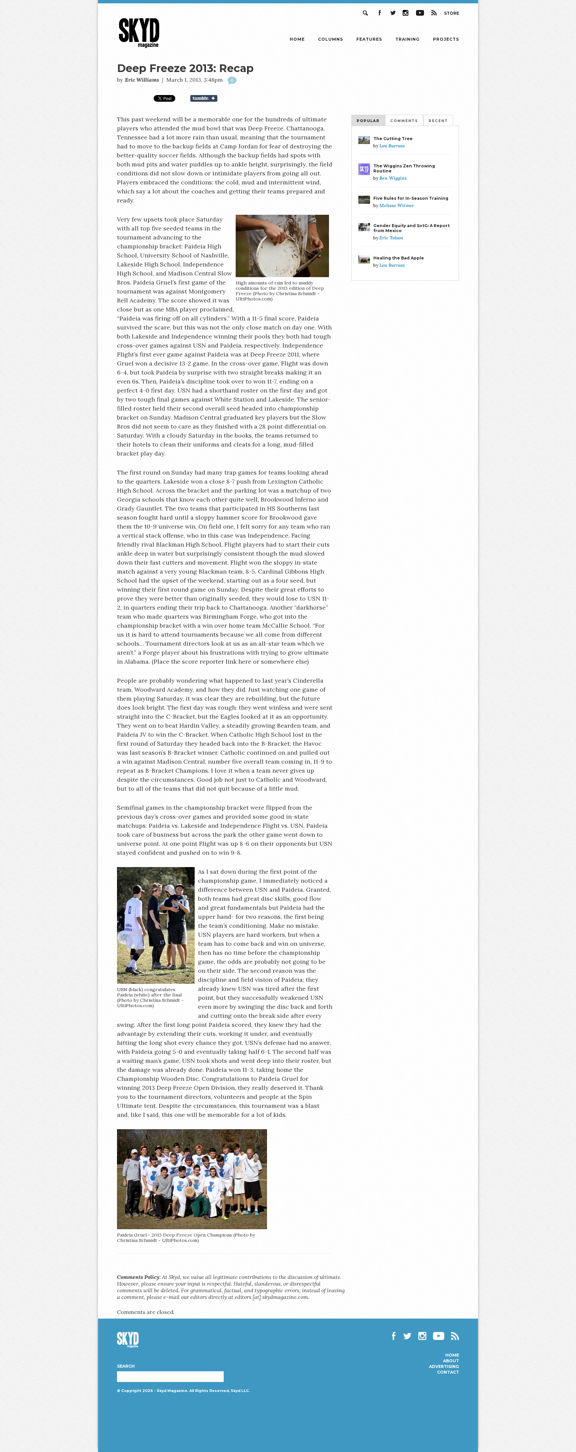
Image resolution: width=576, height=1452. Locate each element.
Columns (330, 39)
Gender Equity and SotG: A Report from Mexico (411, 228)
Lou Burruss (392, 146)
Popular (368, 121)
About (451, 1361)
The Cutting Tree (393, 138)
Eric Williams (142, 79)
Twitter (392, 13)
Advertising (444, 1367)
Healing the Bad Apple (398, 257)
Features (369, 39)
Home (297, 39)
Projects (446, 39)
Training (407, 39)
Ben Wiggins (393, 178)
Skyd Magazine (139, 48)
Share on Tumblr (208, 98)
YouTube (420, 13)
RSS (434, 13)
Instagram (406, 13)
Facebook (379, 13)
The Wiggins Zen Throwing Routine (404, 168)
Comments (404, 121)
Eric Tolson (391, 238)
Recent (438, 121)
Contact (448, 1372)
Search (366, 13)
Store (451, 13)
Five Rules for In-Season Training (410, 198)
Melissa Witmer (396, 205)
